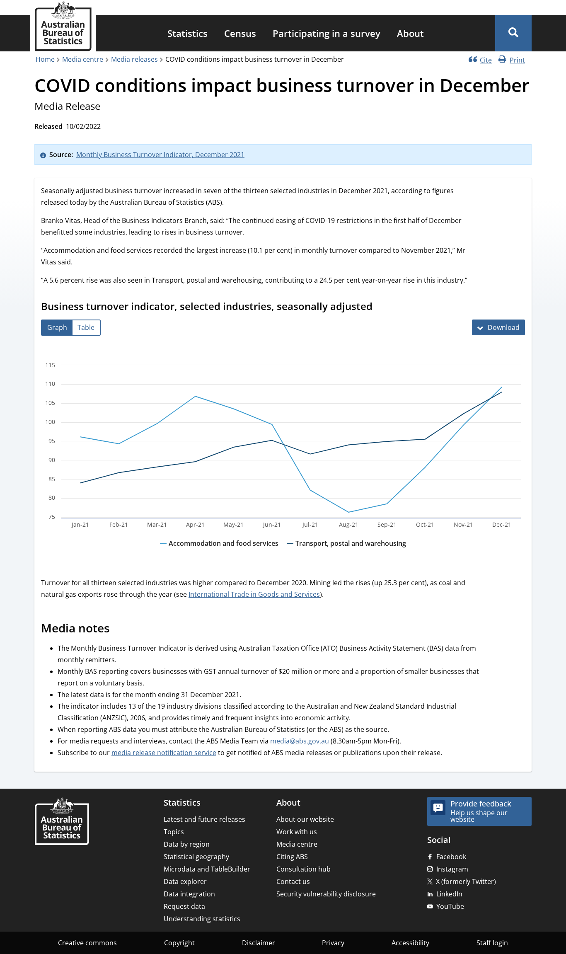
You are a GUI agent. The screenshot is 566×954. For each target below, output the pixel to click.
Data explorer (185, 881)
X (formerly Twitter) (466, 881)
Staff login (492, 942)
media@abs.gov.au (299, 741)
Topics (174, 831)
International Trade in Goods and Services (254, 594)
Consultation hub (303, 869)
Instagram (452, 869)
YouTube (450, 906)
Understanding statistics (202, 918)
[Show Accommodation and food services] (219, 551)
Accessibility (410, 942)
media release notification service (163, 752)
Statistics (187, 33)
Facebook (451, 856)
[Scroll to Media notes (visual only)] (119, 629)
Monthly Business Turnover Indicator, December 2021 (160, 154)
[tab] (57, 327)
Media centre (82, 59)
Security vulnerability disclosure (326, 893)
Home (45, 59)
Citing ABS (292, 856)
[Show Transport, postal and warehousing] (346, 551)
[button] (513, 33)
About (410, 33)
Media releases (134, 59)
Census (240, 33)
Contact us (293, 881)
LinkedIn (449, 893)
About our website (305, 819)
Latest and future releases (204, 819)
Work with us (296, 831)
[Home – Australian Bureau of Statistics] (61, 822)
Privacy (333, 942)
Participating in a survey (326, 33)
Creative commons (87, 942)
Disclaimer (258, 942)
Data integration (189, 893)
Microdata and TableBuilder (207, 869)
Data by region (187, 844)
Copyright (179, 942)
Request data (184, 906)
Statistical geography (196, 856)
